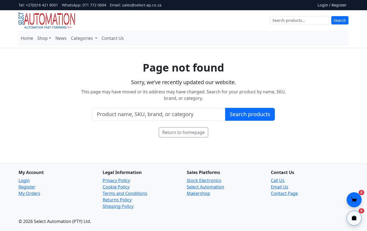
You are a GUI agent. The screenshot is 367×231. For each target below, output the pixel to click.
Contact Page (284, 193)
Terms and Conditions (125, 193)
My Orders (29, 193)
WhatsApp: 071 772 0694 (84, 5)
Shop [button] (42, 38)
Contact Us (113, 38)
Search (340, 20)
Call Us (278, 180)
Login (24, 180)
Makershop (198, 193)
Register (27, 187)
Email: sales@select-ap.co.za (135, 5)
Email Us (279, 187)
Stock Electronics (204, 180)
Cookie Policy (116, 187)
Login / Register (332, 5)
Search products (250, 114)
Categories (82, 38)
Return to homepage (183, 132)
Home (27, 38)
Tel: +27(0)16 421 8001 (38, 5)
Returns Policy (117, 200)
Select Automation (205, 187)
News (61, 38)
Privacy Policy (116, 180)
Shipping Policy (118, 206)
